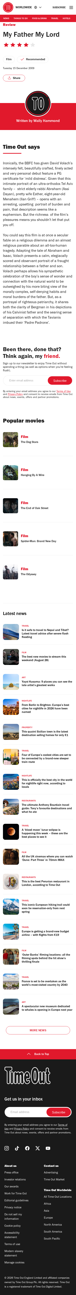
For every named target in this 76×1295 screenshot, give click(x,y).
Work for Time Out (15, 1193)
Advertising (51, 1172)
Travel (54, 19)
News (6, 19)
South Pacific (52, 1239)
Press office (11, 1172)
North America (53, 1225)
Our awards (11, 1186)
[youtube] (48, 1148)
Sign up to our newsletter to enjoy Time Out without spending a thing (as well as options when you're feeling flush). (37, 367)
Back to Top (41, 1054)
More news (38, 1030)
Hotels (66, 19)
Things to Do (21, 19)
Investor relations (15, 1179)
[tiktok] (17, 1148)
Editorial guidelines (16, 1200)
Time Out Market (54, 1179)
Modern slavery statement (13, 1253)
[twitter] (37, 1148)
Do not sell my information (13, 1217)
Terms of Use (63, 391)
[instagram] (6, 1148)
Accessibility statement (12, 1235)
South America (53, 1232)
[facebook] (27, 1148)
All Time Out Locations (58, 1197)
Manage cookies (14, 1262)
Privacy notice (12, 1207)
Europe (48, 1218)
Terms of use (12, 1244)
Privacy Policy (15, 394)
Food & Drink (39, 19)
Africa (47, 1204)
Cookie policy (12, 1226)
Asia (46, 1211)
